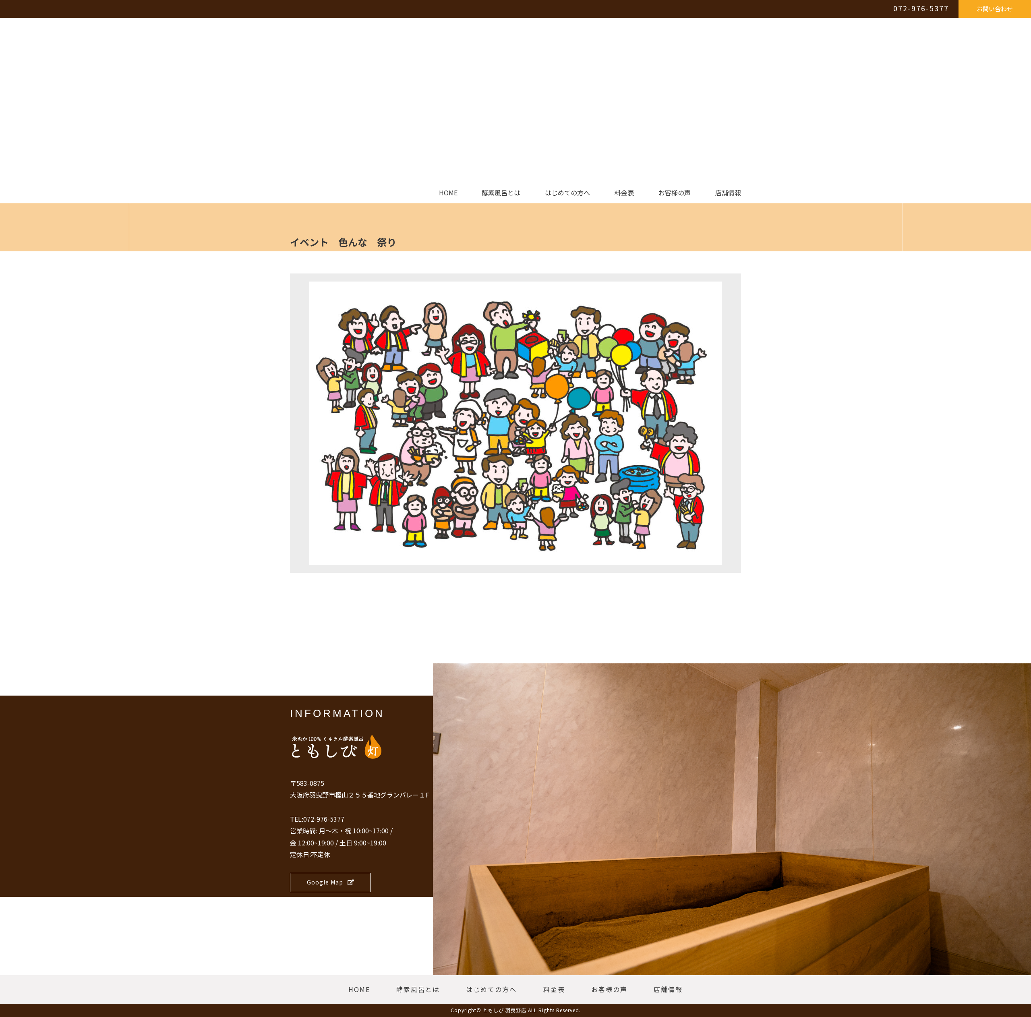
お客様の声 (674, 192)
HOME (448, 192)
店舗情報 (728, 192)
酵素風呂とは (501, 192)
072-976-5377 (921, 8)
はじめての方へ (567, 192)
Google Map (325, 882)
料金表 (624, 192)
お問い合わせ (995, 8)
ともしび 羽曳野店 (504, 1010)
